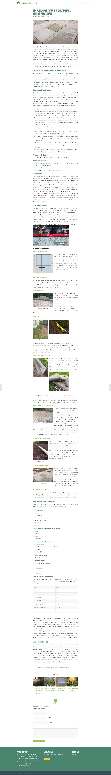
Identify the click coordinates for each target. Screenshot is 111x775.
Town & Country (75, 759)
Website (50, 722)
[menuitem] (68, 3)
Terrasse (67, 667)
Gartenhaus (59, 667)
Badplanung (74, 756)
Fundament (54, 667)
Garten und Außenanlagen (42, 16)
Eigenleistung (49, 667)
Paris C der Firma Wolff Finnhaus (55, 55)
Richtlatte (45, 557)
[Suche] (93, 3)
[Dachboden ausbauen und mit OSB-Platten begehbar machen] (1, 387)
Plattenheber (38, 566)
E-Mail (50, 717)
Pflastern (63, 667)
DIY (33, 16)
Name (50, 712)
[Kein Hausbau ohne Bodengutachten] (110, 387)
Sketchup (58, 256)
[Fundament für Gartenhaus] (55, 32)
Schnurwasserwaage (40, 518)
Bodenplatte (45, 667)
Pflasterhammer (39, 573)
